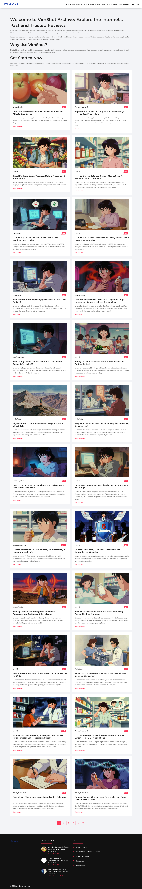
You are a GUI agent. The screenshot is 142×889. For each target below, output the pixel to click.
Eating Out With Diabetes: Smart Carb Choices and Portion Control (99, 362)
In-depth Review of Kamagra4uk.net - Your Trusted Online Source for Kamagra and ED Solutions (58, 859)
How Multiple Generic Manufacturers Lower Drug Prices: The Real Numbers (99, 612)
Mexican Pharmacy (109, 4)
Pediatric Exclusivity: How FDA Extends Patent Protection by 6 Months (97, 551)
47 (83, 823)
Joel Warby (17, 295)
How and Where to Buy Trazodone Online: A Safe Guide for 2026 (40, 674)
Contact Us (80, 861)
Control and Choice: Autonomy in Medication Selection (39, 797)
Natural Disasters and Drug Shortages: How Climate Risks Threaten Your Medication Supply (38, 736)
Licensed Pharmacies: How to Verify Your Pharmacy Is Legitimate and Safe (39, 551)
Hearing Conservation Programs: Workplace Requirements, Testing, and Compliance (34, 612)
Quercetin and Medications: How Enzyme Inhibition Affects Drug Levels (38, 112)
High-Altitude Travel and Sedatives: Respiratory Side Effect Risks (38, 424)
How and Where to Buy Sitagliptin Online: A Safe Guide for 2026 (39, 301)
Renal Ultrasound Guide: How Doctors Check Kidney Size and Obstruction (100, 674)
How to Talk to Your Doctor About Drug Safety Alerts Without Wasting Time (38, 486)
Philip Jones (17, 233)
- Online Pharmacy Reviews (56, 876)
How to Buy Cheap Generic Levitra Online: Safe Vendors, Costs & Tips (35, 239)
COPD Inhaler (124, 4)
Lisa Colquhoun (18, 357)
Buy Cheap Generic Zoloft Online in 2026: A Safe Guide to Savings (101, 486)
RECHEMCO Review (74, 4)
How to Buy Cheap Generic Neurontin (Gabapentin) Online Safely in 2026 (37, 362)
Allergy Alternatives (92, 4)
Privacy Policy (81, 865)
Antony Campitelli (81, 107)
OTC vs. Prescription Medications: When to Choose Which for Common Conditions (99, 736)
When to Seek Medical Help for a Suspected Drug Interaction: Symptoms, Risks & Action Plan (99, 301)
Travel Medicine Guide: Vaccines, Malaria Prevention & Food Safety (39, 177)
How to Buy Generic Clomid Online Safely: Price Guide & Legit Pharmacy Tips (102, 239)
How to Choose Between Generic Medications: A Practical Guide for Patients (98, 177)
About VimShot (81, 847)
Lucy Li (15, 171)
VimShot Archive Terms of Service (88, 852)
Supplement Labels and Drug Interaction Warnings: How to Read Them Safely (100, 112)
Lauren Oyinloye (18, 107)
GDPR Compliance (82, 856)
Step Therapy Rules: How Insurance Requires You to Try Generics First (102, 424)
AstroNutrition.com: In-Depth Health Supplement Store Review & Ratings (58, 848)
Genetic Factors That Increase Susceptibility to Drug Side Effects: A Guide (100, 798)
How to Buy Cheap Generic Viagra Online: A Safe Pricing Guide (58, 870)
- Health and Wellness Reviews (58, 854)
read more (17, 126)
